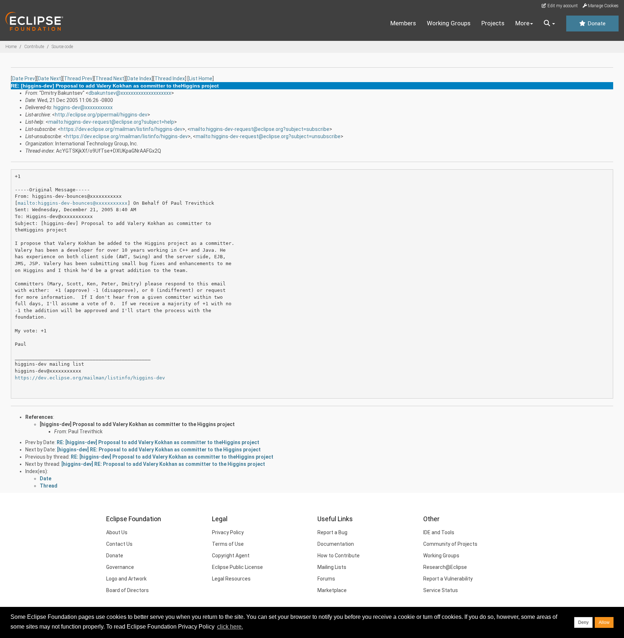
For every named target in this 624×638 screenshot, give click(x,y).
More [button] (522, 23)
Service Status (440, 590)
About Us (116, 532)
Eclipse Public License (237, 567)
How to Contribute (338, 555)
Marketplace (332, 590)
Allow (604, 622)
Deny (583, 622)
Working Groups (449, 23)
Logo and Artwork (126, 579)
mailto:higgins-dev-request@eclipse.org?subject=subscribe (259, 129)
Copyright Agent (231, 555)
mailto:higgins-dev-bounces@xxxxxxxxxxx (72, 203)
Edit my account (562, 5)
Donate (596, 23)
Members (403, 23)
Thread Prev (78, 78)
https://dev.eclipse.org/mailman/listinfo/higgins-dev (121, 129)
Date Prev (23, 78)
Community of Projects (450, 544)
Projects (492, 23)
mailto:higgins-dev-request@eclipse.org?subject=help (111, 122)
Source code (62, 46)
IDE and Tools (438, 532)
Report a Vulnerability (448, 579)
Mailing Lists (331, 567)
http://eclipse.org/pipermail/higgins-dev (101, 115)
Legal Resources (231, 579)
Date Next (49, 78)
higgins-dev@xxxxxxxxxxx (83, 107)
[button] (549, 23)
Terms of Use (228, 544)
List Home (200, 78)
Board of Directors (127, 590)
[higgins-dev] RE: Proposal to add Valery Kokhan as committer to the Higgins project (159, 449)
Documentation (335, 544)
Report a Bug (332, 532)
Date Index (139, 78)
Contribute (34, 46)
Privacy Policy (228, 532)
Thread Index (170, 78)
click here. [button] (230, 627)
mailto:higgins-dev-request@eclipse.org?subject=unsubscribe (268, 136)
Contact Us (119, 544)
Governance (120, 567)
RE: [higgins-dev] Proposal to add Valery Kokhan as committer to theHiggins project (158, 442)
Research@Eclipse (445, 567)
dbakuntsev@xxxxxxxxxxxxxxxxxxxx (129, 93)
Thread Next (109, 78)
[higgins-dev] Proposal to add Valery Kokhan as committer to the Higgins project (137, 424)
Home (11, 46)
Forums (326, 579)
